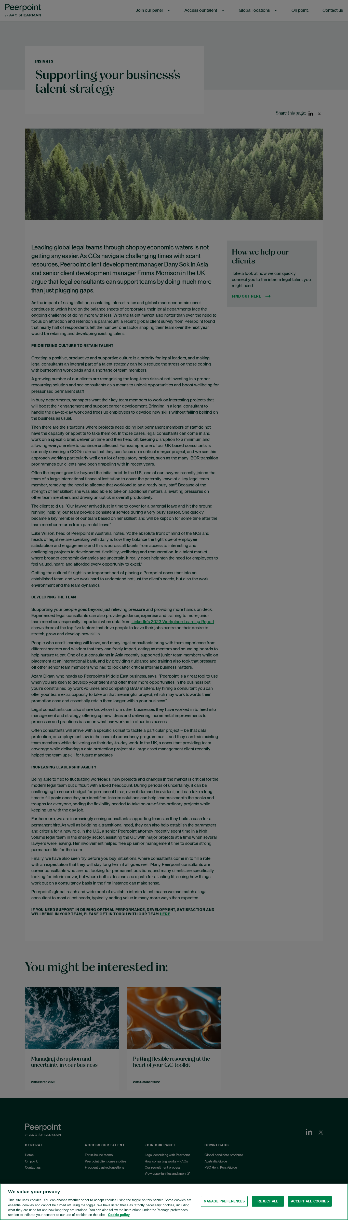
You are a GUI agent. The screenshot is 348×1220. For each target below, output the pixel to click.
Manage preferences (224, 1201)
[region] (174, 1202)
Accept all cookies (310, 1201)
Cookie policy (119, 1215)
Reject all (268, 1201)
